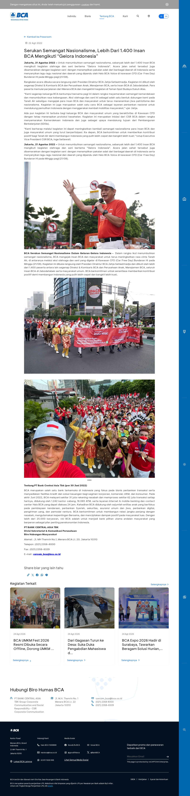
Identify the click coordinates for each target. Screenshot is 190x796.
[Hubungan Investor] (184, 199)
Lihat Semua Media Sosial (76, 760)
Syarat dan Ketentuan (159, 779)
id (161, 16)
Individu (71, 16)
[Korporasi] (184, 66)
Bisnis (88, 16)
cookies (85, 4)
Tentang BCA (107, 16)
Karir (125, 16)
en (166, 16)
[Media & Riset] (184, 729)
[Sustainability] (184, 464)
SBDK (133, 779)
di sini (50, 786)
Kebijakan (143, 779)
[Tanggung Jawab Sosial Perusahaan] (184, 597)
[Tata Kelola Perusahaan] (184, 331)
